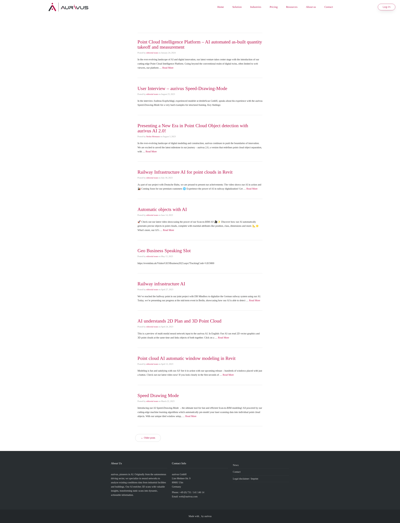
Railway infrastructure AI (161, 283)
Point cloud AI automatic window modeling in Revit (186, 358)
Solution (237, 6)
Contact (328, 6)
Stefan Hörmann (153, 136)
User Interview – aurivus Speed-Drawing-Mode (182, 88)
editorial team (152, 53)
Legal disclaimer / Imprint (245, 478)
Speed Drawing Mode (158, 395)
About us (311, 6)
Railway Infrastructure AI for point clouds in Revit (185, 172)
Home (220, 6)
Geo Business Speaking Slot (164, 250)
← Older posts (148, 437)
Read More (167, 67)
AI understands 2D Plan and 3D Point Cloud (179, 320)
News (236, 465)
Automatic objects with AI (162, 209)
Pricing (274, 6)
